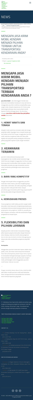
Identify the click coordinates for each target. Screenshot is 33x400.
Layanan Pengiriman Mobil (13, 61)
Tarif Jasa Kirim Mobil (6, 318)
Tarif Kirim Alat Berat (6, 320)
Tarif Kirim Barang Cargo (7, 321)
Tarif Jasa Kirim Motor (7, 319)
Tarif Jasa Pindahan (6, 323)
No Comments (7, 63)
